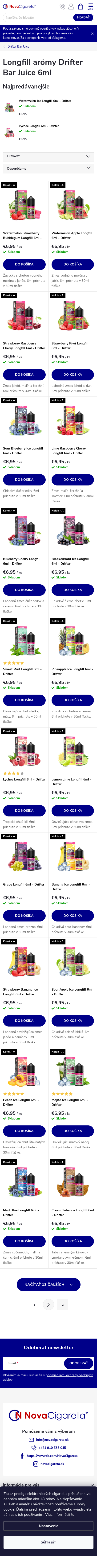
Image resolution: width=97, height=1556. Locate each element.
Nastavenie (48, 1526)
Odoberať (78, 1363)
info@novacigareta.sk (52, 1439)
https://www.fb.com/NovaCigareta (52, 1456)
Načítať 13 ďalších (44, 1284)
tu (72, 1514)
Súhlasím (49, 1542)
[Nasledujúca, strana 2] (48, 1304)
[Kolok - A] (24, 205)
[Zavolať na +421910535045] (62, 7)
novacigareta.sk (52, 1464)
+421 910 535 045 (52, 1448)
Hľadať (83, 17)
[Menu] (91, 6)
